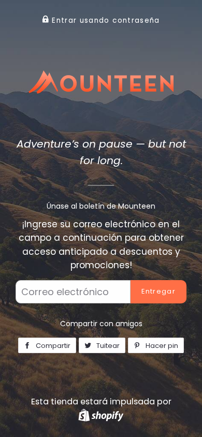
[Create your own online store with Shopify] (100, 415)
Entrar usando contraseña (104, 20)
